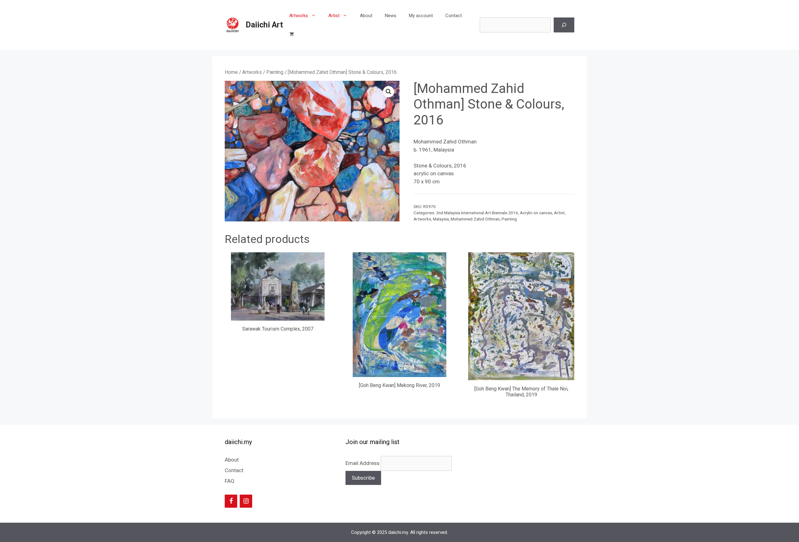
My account (421, 15)
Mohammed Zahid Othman (475, 218)
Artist (334, 15)
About (366, 15)
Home (231, 72)
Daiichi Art (264, 24)
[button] (388, 91)
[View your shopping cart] (291, 34)
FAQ (229, 481)
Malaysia (441, 218)
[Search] (564, 24)
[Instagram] (246, 501)
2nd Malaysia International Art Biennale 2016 (477, 212)
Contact (453, 15)
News (390, 15)
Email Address (363, 463)
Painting (274, 72)
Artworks (298, 15)
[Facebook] (231, 501)
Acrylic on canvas (536, 212)
